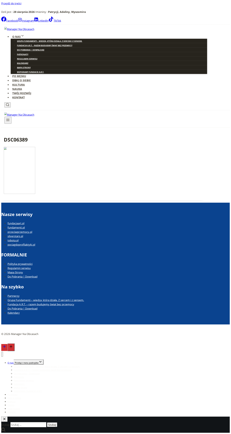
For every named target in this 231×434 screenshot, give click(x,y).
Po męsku (19, 76)
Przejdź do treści (11, 3)
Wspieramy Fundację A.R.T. (30, 72)
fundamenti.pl (16, 227)
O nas (11, 362)
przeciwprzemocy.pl (20, 232)
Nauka (17, 89)
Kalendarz (22, 63)
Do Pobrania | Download (30, 50)
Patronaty (22, 54)
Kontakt (18, 97)
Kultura (18, 85)
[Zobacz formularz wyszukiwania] (7, 105)
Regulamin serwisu (27, 59)
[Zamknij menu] (2, 354)
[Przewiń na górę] (4, 347)
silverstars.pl (15, 236)
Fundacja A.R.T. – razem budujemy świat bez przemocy (44, 45)
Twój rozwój (21, 93)
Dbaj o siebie (21, 80)
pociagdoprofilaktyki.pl (21, 244)
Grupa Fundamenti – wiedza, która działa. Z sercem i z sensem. (49, 41)
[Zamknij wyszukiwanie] (4, 419)
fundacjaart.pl (16, 223)
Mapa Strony (24, 67)
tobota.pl (13, 240)
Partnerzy (13, 296)
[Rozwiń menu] (7, 120)
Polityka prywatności (20, 264)
